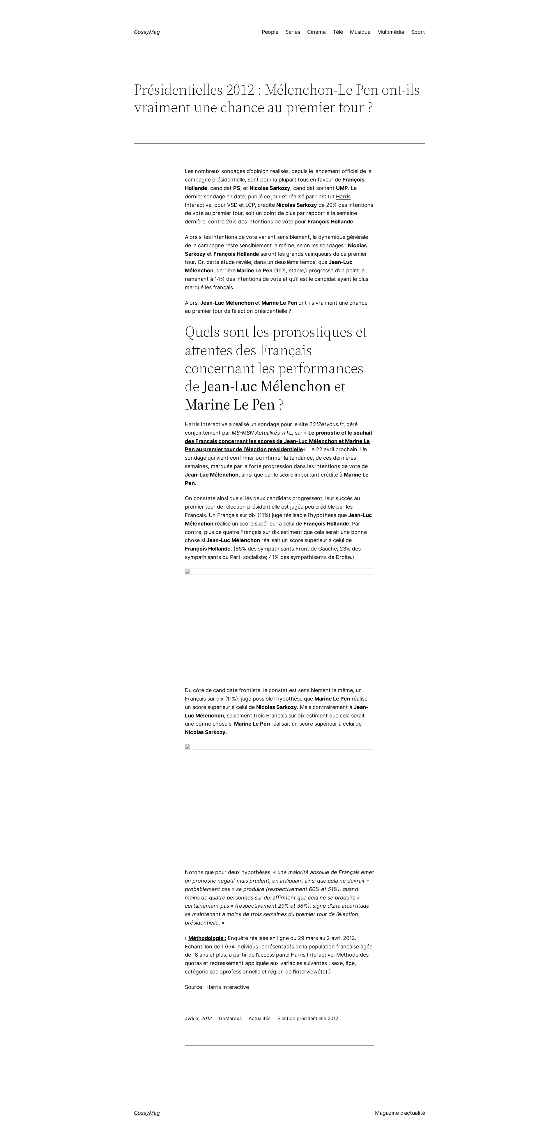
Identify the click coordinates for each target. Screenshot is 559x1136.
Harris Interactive (206, 424)
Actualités (259, 1018)
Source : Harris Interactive (217, 987)
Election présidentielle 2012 (307, 1018)
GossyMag (147, 32)
